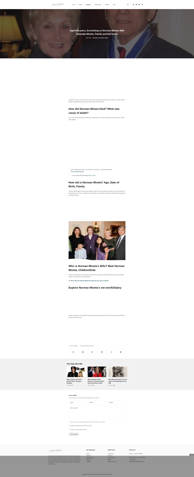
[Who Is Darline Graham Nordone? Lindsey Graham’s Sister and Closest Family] (97, 372)
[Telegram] (111, 352)
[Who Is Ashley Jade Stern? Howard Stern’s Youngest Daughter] (76, 372)
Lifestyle (107, 4)
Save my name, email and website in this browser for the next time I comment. (87, 422)
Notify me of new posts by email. (79, 429)
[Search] (127, 4)
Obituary (88, 455)
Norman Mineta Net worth (87, 345)
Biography (88, 4)
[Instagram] (136, 4)
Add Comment (74, 408)
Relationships (98, 4)
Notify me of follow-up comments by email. (81, 425)
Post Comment (74, 434)
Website (111, 402)
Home (73, 4)
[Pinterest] (142, 4)
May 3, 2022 (92, 175)
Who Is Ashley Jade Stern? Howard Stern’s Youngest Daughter (74, 381)
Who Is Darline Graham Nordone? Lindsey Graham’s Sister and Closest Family (96, 381)
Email (91, 402)
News (80, 4)
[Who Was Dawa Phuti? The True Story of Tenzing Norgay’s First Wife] (118, 372)
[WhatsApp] (120, 352)
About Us (110, 455)
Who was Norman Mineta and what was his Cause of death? (91, 280)
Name (72, 402)
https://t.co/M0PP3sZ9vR (77, 171)
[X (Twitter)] (83, 352)
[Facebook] (133, 4)
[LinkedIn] (102, 352)
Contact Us (111, 453)
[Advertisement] (97, 80)
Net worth (102, 37)
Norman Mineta (73, 345)
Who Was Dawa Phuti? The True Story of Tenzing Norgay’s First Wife (118, 381)
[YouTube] (139, 4)
